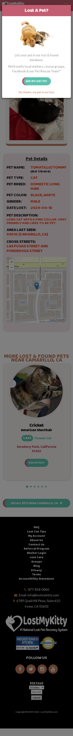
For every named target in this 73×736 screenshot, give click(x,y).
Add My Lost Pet (36, 81)
